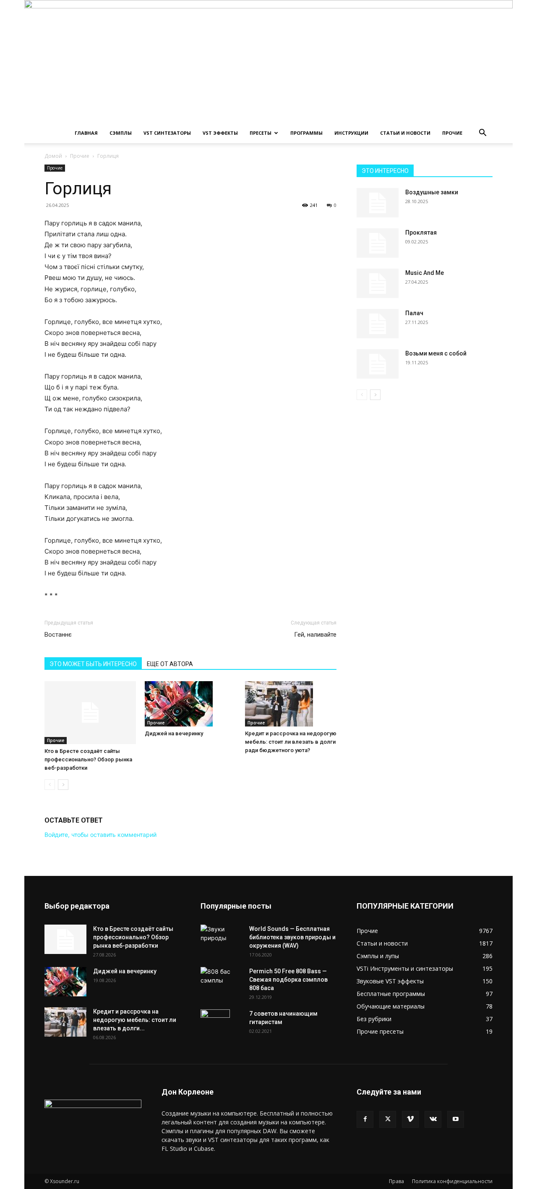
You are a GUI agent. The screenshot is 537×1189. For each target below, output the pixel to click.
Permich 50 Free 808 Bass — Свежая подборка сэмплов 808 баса (288, 979)
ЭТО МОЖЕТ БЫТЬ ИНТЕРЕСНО (93, 664)
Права (396, 1181)
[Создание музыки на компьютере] (268, 61)
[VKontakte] (433, 1119)
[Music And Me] (378, 283)
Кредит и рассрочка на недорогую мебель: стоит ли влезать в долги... (134, 1020)
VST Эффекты (220, 133)
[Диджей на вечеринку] (190, 703)
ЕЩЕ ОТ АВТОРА (170, 664)
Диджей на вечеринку (174, 733)
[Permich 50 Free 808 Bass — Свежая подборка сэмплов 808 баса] (221, 976)
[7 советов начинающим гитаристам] (215, 1024)
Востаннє (58, 634)
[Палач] (378, 323)
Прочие (452, 133)
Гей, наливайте (315, 634)
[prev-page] (49, 784)
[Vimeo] (410, 1119)
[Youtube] (455, 1119)
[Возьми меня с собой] (378, 364)
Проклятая (421, 232)
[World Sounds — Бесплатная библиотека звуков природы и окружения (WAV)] (221, 935)
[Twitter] (387, 1119)
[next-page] (63, 784)
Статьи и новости (405, 133)
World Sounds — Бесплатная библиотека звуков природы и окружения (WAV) (292, 937)
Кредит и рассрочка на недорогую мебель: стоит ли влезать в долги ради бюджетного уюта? (290, 741)
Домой (53, 155)
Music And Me (424, 272)
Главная (86, 133)
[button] (482, 134)
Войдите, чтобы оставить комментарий (100, 834)
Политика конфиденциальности (452, 1181)
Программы (306, 133)
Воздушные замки (431, 192)
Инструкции (351, 133)
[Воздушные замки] (378, 202)
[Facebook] (365, 1119)
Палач (414, 313)
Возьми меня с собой (436, 353)
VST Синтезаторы (167, 133)
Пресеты (260, 133)
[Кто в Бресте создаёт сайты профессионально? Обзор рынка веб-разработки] (90, 712)
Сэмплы (120, 133)
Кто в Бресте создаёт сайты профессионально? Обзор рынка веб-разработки (88, 759)
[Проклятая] (378, 243)
